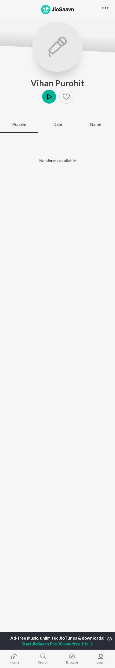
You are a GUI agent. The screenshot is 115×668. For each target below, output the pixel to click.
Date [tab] (57, 124)
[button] (66, 97)
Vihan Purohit (57, 83)
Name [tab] (95, 124)
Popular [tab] (19, 124)
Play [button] (49, 97)
